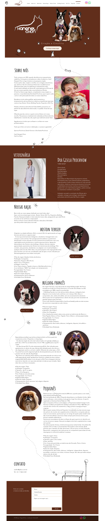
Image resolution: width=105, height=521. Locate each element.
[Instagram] (86, 2)
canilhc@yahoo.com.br (20, 469)
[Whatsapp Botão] (89, 2)
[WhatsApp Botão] (84, 517)
